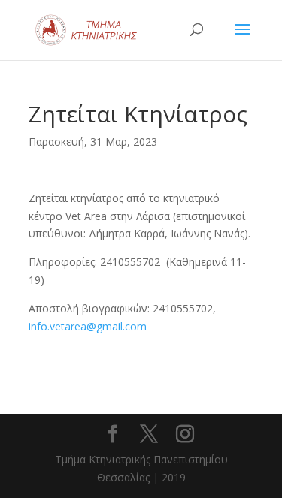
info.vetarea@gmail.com (88, 326)
